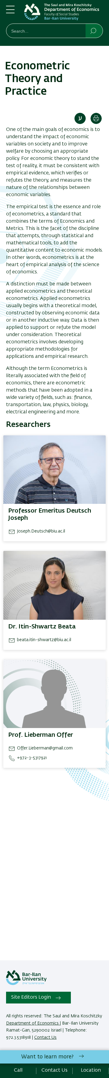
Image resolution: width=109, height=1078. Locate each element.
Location (91, 1070)
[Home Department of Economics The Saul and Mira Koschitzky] (63, 13)
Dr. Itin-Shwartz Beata (42, 627)
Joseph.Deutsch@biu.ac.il (41, 531)
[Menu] (10, 12)
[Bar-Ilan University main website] (26, 984)
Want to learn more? (47, 1057)
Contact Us (45, 1037)
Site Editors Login (31, 997)
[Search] (94, 30)
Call (18, 1070)
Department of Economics (33, 1023)
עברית (80, 118)
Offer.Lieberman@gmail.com (45, 748)
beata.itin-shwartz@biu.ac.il (44, 640)
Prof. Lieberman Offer (40, 735)
